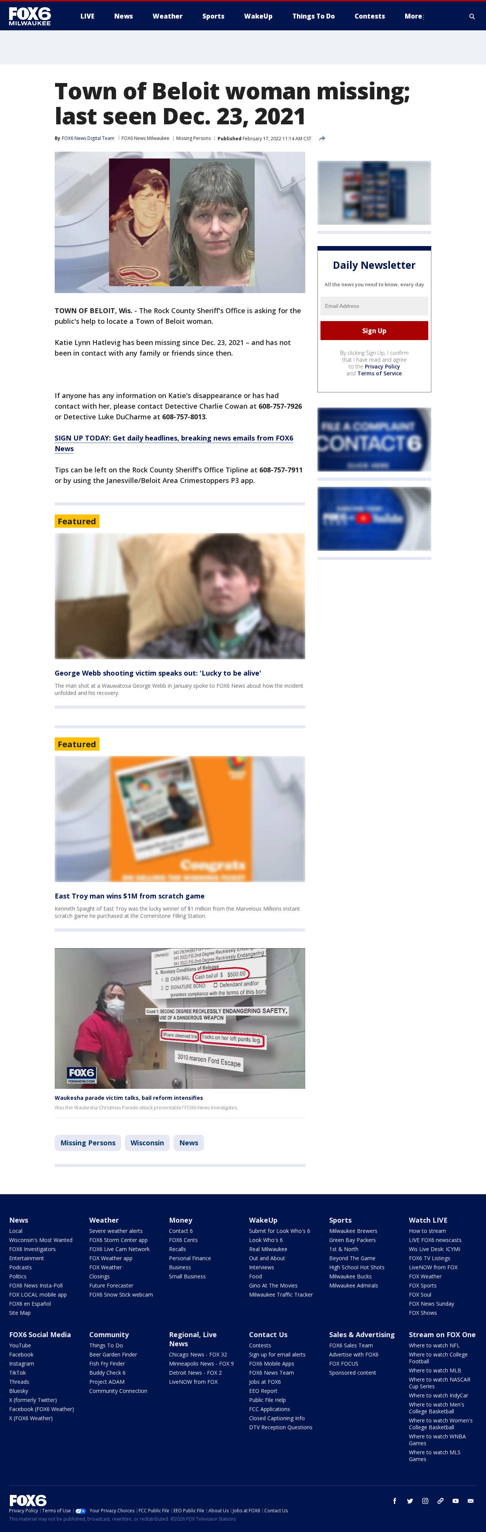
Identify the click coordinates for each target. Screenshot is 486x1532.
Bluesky (18, 1390)
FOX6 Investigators (32, 1249)
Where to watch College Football (438, 1358)
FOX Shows (423, 1312)
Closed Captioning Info (277, 1418)
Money (180, 1220)
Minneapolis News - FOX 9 (201, 1363)
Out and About (267, 1258)
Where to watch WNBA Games (437, 1440)
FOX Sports (423, 1285)
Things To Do (106, 1345)
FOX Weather (105, 1267)
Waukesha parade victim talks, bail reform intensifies (129, 1097)
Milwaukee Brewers (353, 1230)
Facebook (21, 1354)
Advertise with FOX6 (354, 1354)
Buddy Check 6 (107, 1372)
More (413, 16)
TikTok (17, 1372)
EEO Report (263, 1390)
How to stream (427, 1230)
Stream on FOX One (442, 1334)
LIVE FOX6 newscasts (435, 1239)
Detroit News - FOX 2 (195, 1372)
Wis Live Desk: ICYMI (434, 1249)
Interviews (261, 1267)
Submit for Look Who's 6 (279, 1230)
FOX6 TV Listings (429, 1258)
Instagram (21, 1363)
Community (109, 1334)
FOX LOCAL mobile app (38, 1294)
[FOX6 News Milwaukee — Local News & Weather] (34, 16)
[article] (180, 596)
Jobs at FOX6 (265, 1381)
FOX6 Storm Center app (118, 1239)
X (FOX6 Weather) (31, 1418)
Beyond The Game (352, 1258)
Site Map (20, 1312)
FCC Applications (269, 1409)
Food (255, 1276)
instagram (425, 1501)
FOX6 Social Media (40, 1334)
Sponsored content (352, 1372)
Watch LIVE (428, 1220)
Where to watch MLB (435, 1370)
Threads (19, 1381)
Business (180, 1267)
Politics (18, 1276)
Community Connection (118, 1390)
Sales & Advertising (362, 1334)
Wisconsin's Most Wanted (41, 1239)
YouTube (20, 1345)
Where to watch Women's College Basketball (441, 1424)
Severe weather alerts (116, 1230)
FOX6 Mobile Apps (271, 1363)
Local (15, 1230)
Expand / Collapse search (472, 16)
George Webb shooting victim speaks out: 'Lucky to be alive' (158, 672)
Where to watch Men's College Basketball (436, 1408)
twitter (410, 1501)
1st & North (343, 1249)
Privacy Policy (382, 366)
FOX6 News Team (271, 1372)
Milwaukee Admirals (353, 1285)
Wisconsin (147, 1142)
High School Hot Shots (357, 1267)
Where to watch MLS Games (435, 1456)
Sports (340, 1220)
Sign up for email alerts (277, 1354)
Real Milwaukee (268, 1249)
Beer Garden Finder (113, 1354)
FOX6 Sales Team (351, 1345)
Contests (260, 1345)
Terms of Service (379, 373)
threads (440, 1501)
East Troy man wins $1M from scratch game (130, 895)
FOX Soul (420, 1294)
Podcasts (20, 1267)
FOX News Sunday (431, 1303)
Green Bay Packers (352, 1239)
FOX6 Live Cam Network (119, 1249)
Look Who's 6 (266, 1239)
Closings (99, 1276)
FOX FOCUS (343, 1363)
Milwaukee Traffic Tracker (281, 1294)
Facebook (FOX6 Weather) (41, 1409)
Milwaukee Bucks (350, 1276)
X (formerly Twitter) (33, 1399)
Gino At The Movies (273, 1285)
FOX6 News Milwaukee (145, 138)
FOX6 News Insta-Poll (36, 1285)
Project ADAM (107, 1381)
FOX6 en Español (30, 1303)
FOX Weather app (111, 1258)
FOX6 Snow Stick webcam (121, 1294)
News (188, 1142)
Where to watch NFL (434, 1345)
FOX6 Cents (183, 1239)
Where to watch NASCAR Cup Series (439, 1383)
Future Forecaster (111, 1285)
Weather (104, 1220)
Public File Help (267, 1399)
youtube (456, 1501)
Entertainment (26, 1258)
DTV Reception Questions (280, 1427)
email (471, 1501)
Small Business (187, 1276)
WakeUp (263, 1220)
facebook (395, 1501)
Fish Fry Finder (107, 1363)
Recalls (177, 1249)
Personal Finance (190, 1258)
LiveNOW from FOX (433, 1267)
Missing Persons (193, 138)
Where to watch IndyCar (438, 1395)
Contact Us (268, 1334)
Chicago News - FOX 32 (198, 1354)
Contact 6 (181, 1230)
